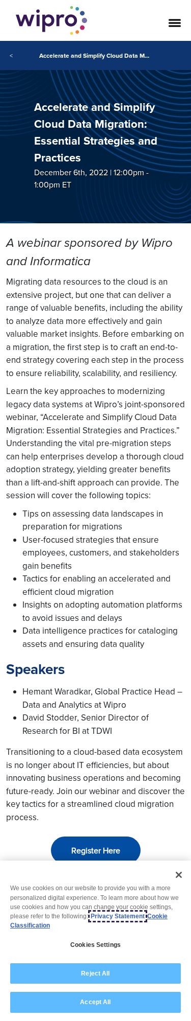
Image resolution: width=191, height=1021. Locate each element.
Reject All (95, 973)
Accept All (95, 1002)
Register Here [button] (95, 850)
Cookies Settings (95, 944)
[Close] (179, 875)
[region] (95, 941)
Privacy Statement (118, 916)
